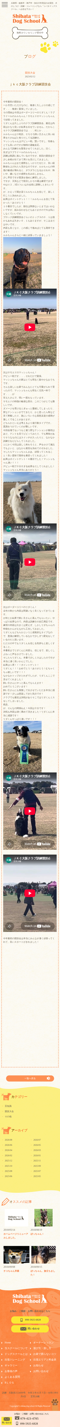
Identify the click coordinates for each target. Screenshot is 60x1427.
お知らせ (38, 1365)
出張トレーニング (15, 1359)
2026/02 (6, 1155)
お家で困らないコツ (44, 1354)
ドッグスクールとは (16, 1354)
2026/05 (35, 1145)
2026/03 (35, 1150)
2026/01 (35, 1155)
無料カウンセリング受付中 (30, 33)
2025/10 (6, 1166)
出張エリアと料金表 (44, 1359)
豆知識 (6, 1106)
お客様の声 (11, 1371)
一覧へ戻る (30, 1078)
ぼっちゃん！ (37, 1234)
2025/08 (6, 1171)
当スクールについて (16, 1348)
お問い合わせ (41, 1371)
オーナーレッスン (43, 1342)
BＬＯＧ (9, 1382)
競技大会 (7, 1111)
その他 (6, 1116)
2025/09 (35, 1166)
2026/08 (6, 1140)
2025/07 (35, 1171)
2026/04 (6, 1150)
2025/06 (6, 1176)
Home (8, 1342)
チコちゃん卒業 (11, 1271)
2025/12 (6, 1160)
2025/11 (35, 1160)
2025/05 (35, 1176)
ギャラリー (11, 1365)
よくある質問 (12, 1376)
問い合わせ (34, 1328)
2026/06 (6, 1145)
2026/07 (35, 1140)
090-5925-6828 (33, 1319)
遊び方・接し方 (42, 1348)
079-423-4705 (29, 1418)
